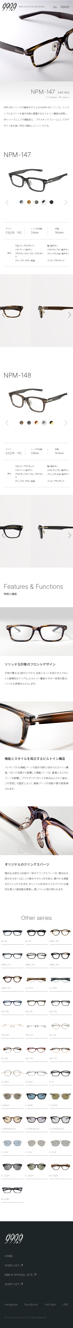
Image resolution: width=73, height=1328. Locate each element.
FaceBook (31, 1304)
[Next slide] (66, 202)
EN (55, 7)
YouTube (50, 1304)
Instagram (11, 1304)
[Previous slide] (7, 202)
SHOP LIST (12, 1265)
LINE (65, 1304)
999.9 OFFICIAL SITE (19, 1274)
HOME (9, 1256)
